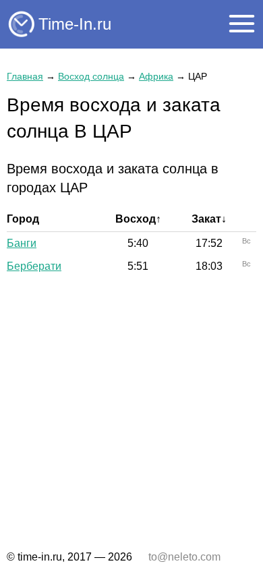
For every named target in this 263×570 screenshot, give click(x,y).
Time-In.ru (74, 24)
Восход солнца (91, 76)
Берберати (34, 266)
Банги (21, 243)
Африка (156, 76)
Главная (25, 76)
